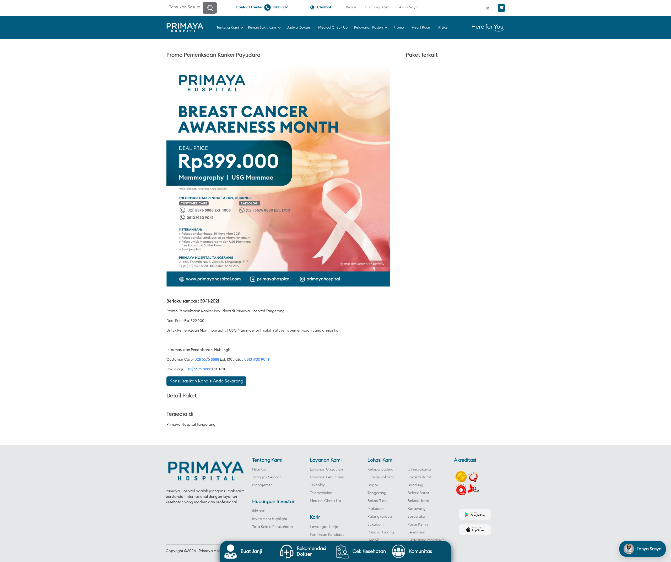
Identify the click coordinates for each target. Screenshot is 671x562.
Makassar (375, 509)
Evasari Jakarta (380, 477)
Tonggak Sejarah (267, 477)
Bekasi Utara (418, 501)
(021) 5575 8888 (206, 359)
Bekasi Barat (418, 493)
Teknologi (318, 485)
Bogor (372, 485)
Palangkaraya (379, 516)
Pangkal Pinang (380, 532)
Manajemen (262, 485)
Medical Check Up (325, 501)
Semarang (416, 532)
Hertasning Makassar (426, 540)
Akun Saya (408, 7)
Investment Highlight (269, 519)
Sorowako (416, 516)
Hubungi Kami (377, 7)
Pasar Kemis (418, 524)
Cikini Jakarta (419, 469)
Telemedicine (321, 493)
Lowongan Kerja (324, 527)
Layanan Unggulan (326, 469)
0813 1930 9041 (256, 359)
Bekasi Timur (378, 501)
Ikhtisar (258, 511)
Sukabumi (375, 524)
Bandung (415, 485)
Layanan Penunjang (327, 477)
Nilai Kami (260, 469)
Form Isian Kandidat (327, 535)
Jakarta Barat (419, 477)
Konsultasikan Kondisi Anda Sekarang (206, 381)
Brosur (351, 7)
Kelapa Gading (380, 469)
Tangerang (376, 493)
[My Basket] (501, 8)
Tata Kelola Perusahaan (272, 527)
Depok (373, 540)
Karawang (417, 509)
